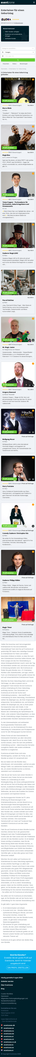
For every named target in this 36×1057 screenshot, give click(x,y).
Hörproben (6, 63)
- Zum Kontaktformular (9, 1021)
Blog (2, 989)
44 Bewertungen (18, 23)
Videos (14, 63)
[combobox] (19, 56)
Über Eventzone (7, 985)
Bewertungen (24, 63)
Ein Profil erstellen (18, 968)
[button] (18, 48)
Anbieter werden (7, 981)
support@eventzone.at (9, 1019)
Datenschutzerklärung (8, 1003)
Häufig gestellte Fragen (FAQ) (12, 978)
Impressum (5, 996)
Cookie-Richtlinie (7, 994)
